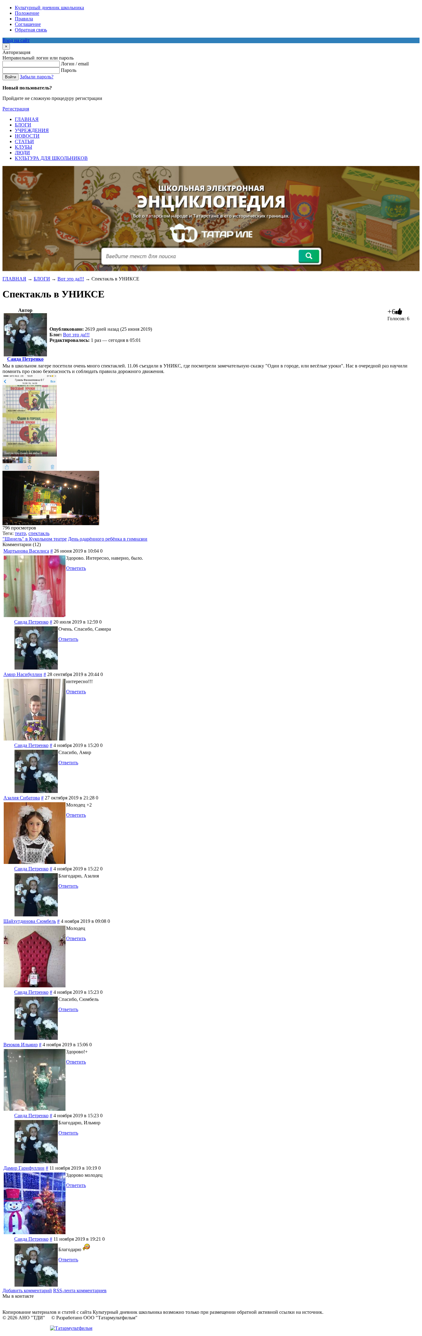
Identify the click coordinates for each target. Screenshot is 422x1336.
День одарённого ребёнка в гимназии (107, 538)
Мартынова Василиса (26, 551)
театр (20, 533)
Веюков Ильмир (20, 1044)
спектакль (38, 533)
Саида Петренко (25, 359)
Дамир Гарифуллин (23, 1168)
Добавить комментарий (27, 1290)
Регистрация (15, 108)
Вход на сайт (16, 40)
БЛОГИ (42, 278)
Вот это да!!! (70, 278)
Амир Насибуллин (22, 674)
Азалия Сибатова (21, 797)
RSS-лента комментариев (80, 1290)
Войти (10, 77)
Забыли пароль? (36, 76)
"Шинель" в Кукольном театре (34, 538)
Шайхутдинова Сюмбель (29, 921)
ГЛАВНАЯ (14, 278)
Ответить (76, 568)
